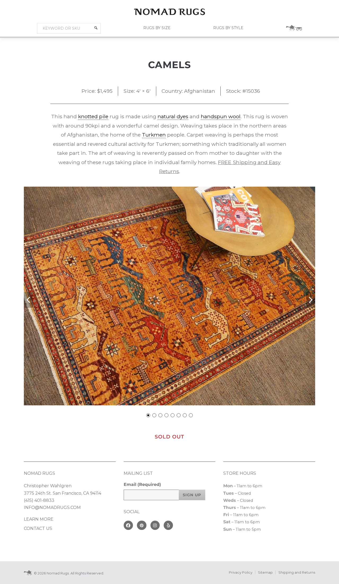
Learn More (38, 519)
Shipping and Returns (296, 572)
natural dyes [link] (173, 116)
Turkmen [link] (154, 134)
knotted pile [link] (93, 116)
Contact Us (38, 528)
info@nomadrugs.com (52, 507)
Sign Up (192, 495)
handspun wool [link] (220, 116)
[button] (96, 28)
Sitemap (265, 572)
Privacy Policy (240, 572)
